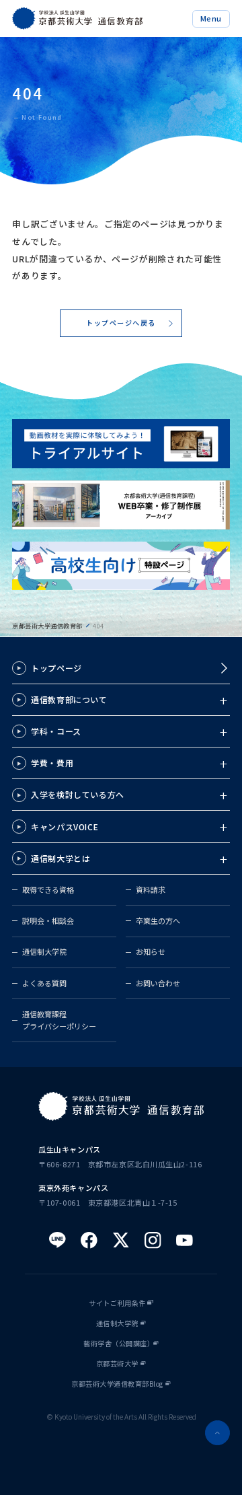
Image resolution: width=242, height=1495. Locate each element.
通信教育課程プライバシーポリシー (59, 1020)
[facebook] (89, 1240)
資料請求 (150, 889)
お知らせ (150, 951)
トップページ (56, 667)
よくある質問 (44, 983)
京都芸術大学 (117, 1364)
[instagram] (153, 1240)
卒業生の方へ (158, 920)
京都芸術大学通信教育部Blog (117, 1384)
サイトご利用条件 (117, 1303)
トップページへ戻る (121, 323)
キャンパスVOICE (64, 826)
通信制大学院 (44, 951)
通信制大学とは (60, 858)
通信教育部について (69, 699)
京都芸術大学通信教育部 (47, 625)
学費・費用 (52, 762)
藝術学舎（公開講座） (118, 1344)
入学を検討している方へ (77, 794)
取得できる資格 (48, 889)
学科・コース (56, 731)
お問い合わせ (158, 983)
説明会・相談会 (48, 920)
